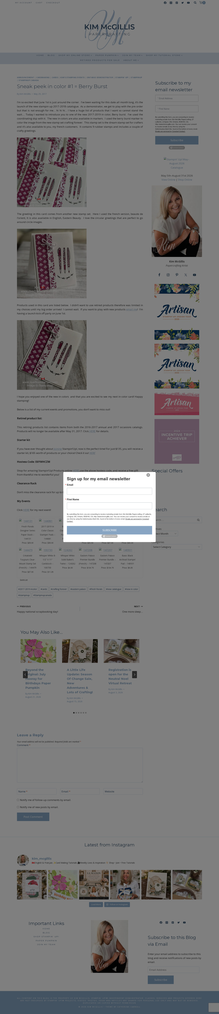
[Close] (148, 475)
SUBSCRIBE (109, 530)
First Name (73, 499)
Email (70, 485)
